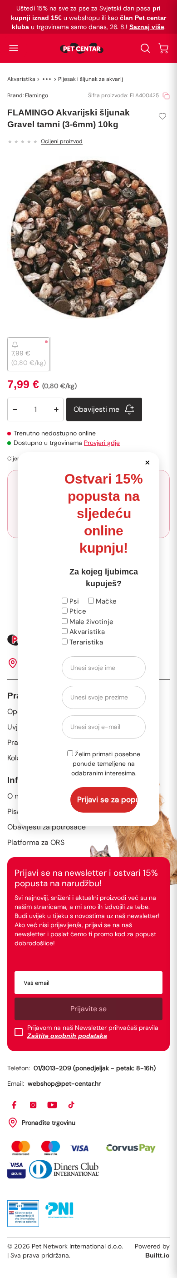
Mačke (105, 601)
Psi (73, 601)
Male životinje (90, 621)
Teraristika (85, 642)
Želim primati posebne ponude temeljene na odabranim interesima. (106, 763)
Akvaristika (86, 631)
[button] (147, 462)
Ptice (77, 611)
